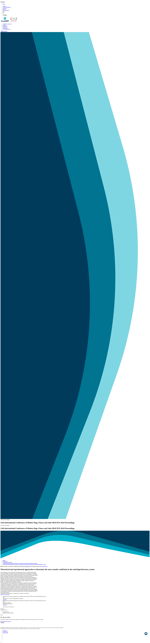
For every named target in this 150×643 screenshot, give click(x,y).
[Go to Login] (6, 31)
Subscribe (27, 566)
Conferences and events (7, 23)
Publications (5, 561)
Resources (5, 27)
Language (5, 15)
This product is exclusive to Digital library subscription (14, 566)
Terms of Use (5, 631)
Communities (5, 28)
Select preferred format (34, 566)
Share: (1, 614)
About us (4, 6)
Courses (4, 24)
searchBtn (2, 2)
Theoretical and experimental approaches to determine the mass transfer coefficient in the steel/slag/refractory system (24, 564)
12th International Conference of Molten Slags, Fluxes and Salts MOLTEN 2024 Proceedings (20, 563)
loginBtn (4, 31)
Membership (5, 25)
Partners (4, 9)
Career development (6, 29)
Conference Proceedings (7, 562)
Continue (2, 622)
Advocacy (5, 8)
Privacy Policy (5, 632)
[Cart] (2, 31)
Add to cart (45, 566)
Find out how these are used (5, 621)
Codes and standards (6, 7)
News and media (6, 10)
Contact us (5, 630)
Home (4, 4)
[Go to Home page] (9, 21)
